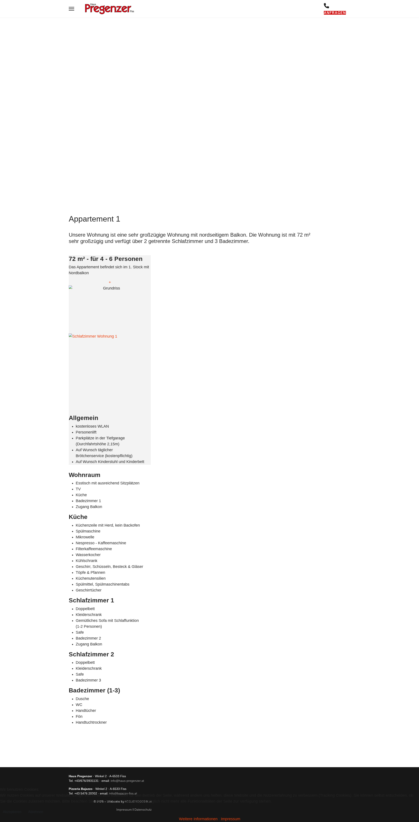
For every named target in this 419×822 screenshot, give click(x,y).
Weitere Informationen (198, 819)
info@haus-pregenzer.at (127, 780)
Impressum (230, 819)
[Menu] (71, 8)
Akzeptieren (12, 812)
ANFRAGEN (335, 13)
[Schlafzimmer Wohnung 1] (110, 371)
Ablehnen (35, 812)
